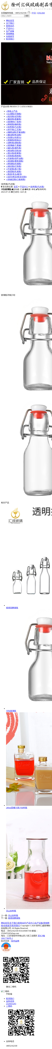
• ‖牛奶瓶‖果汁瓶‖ (13, 169)
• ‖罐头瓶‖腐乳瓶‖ (13, 148)
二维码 (9, 1006)
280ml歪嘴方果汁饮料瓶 (16, 808)
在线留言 (10, 36)
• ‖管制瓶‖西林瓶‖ (13, 156)
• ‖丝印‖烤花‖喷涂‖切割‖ (16, 177)
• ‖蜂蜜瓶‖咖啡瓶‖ (13, 124)
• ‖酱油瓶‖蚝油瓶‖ (13, 135)
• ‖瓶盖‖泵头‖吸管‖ (14, 174)
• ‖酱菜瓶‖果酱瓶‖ (13, 119)
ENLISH (41, 13)
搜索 (27, 16)
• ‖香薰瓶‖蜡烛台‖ (13, 140)
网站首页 (10, 20)
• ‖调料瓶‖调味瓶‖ (13, 143)
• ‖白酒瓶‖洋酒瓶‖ (13, 114)
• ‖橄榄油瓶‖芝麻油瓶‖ (15, 132)
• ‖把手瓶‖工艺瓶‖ (13, 129)
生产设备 (10, 31)
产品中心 (10, 28)
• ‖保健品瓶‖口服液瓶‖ (15, 179)
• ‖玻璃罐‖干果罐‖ (13, 145)
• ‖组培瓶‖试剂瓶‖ (13, 116)
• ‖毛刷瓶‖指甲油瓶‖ (14, 158)
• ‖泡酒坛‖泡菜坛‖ (13, 137)
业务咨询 (10, 1001)
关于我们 (10, 23)
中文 (34, 13)
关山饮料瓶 (11, 911)
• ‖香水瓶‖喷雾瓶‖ (13, 153)
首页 (16, 187)
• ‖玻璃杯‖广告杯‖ (13, 122)
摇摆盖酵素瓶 (12, 608)
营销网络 (10, 34)
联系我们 (10, 39)
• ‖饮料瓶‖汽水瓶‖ (13, 127)
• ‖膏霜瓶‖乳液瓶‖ (13, 171)
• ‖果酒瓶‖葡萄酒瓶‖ (14, 161)
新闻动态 (10, 26)
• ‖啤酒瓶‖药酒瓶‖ (13, 164)
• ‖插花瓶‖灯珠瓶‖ (13, 166)
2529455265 (11, 1004)
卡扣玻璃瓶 (11, 711)
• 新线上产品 (11, 111)
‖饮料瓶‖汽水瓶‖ (37, 187)
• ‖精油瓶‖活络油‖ (13, 150)
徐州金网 (15, 941)
